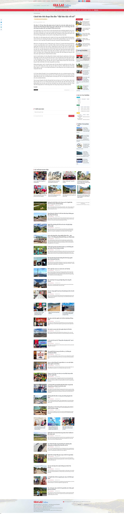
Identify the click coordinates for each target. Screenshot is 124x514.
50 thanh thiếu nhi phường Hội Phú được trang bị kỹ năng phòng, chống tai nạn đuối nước (60, 385)
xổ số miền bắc (79, 202)
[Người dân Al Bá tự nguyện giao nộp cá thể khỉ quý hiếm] (40, 480)
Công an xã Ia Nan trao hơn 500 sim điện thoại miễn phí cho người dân (60, 374)
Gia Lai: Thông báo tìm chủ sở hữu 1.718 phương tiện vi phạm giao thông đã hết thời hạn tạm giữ (83, 138)
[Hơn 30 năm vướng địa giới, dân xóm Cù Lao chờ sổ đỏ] (79, 35)
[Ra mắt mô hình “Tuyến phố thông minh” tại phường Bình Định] (40, 307)
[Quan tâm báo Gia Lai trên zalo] (81, 1)
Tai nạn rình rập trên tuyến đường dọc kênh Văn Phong (59, 466)
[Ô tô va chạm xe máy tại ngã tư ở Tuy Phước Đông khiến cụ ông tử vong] (68, 307)
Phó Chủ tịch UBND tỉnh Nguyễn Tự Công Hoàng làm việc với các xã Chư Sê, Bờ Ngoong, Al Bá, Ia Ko (83, 58)
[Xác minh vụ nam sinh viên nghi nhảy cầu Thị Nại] (40, 333)
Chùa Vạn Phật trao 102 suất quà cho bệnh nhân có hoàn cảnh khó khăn (39, 428)
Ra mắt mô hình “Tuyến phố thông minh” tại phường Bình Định (39, 313)
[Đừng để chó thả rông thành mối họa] (54, 307)
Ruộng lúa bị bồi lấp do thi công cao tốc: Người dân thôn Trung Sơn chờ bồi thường (60, 203)
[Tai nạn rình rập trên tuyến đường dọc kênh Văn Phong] (40, 469)
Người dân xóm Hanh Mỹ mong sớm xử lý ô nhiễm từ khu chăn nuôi (60, 433)
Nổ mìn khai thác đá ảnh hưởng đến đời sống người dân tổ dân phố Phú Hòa (60, 258)
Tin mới (86, 19)
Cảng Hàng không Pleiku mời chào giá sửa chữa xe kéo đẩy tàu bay (83, 130)
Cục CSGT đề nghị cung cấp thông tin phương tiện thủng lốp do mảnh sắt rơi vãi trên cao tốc (60, 444)
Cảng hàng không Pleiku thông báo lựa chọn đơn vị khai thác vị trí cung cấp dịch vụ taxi (83, 154)
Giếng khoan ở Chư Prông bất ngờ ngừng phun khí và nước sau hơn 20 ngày (60, 407)
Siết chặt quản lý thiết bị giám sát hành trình (69, 196)
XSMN (88, 202)
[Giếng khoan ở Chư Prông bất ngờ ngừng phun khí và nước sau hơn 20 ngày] (40, 410)
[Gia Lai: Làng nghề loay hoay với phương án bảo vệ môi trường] (40, 294)
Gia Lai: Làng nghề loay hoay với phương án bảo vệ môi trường (61, 291)
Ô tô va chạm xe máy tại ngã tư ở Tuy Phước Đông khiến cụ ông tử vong (68, 313)
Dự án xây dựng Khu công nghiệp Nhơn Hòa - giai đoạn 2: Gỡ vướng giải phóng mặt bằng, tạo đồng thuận (61, 236)
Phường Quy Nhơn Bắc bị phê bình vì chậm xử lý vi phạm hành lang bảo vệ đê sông (83, 24)
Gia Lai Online (41, 502)
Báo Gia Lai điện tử (62, 5)
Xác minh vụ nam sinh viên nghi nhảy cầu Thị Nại (60, 329)
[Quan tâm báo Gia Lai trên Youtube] (83, 1)
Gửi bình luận (71, 115)
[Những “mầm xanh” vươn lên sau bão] (79, 40)
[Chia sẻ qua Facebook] (1, 20)
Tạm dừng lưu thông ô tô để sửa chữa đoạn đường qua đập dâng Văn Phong (61, 214)
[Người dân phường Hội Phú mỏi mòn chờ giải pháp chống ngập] (40, 228)
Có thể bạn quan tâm (41, 169)
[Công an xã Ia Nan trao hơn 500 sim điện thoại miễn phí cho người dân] (40, 377)
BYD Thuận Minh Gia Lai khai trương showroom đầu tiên (83, 161)
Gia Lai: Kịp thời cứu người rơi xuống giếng (86, 29)
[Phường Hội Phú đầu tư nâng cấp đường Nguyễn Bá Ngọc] (40, 399)
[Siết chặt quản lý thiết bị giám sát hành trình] (69, 189)
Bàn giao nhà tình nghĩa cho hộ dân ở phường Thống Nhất (60, 319)
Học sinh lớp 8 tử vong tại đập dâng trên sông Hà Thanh (59, 280)
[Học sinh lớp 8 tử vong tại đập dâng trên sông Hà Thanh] (40, 283)
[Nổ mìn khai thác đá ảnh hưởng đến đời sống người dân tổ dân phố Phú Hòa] (40, 261)
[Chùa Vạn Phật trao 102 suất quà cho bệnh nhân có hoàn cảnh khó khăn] (40, 421)
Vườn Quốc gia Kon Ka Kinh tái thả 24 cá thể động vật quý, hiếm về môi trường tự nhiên (60, 247)
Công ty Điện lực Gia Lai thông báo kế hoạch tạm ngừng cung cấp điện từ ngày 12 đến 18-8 (53, 428)
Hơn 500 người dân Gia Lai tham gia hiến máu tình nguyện (40, 196)
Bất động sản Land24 (84, 202)
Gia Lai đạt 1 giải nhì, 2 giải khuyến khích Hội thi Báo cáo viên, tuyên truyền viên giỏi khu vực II (83, 80)
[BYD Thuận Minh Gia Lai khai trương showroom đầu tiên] (79, 161)
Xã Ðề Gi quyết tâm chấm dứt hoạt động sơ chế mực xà (86, 44)
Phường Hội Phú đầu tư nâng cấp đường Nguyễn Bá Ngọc (60, 396)
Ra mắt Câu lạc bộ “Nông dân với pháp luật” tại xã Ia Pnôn (60, 341)
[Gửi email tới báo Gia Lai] (84, 1)
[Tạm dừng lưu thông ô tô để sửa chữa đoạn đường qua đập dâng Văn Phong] (40, 217)
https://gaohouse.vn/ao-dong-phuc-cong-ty (83, 204)
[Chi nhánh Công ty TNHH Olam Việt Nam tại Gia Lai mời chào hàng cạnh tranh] (79, 145)
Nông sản (78, 97)
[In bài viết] (1, 29)
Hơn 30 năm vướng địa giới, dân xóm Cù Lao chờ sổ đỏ (86, 34)
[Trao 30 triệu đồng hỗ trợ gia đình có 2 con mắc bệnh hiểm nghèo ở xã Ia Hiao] (40, 366)
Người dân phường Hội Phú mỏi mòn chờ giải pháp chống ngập (60, 225)
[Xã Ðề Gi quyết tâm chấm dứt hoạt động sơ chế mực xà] (79, 45)
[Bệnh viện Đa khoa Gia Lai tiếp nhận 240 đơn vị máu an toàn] (68, 421)
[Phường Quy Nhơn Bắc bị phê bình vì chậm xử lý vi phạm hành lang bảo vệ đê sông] (79, 23)
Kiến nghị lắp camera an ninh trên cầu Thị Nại (59, 268)
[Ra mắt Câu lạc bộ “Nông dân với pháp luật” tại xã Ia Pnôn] (40, 344)
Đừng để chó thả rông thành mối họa (53, 313)
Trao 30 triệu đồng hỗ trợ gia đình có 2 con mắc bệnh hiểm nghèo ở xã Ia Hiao (60, 363)
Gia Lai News (96, 10)
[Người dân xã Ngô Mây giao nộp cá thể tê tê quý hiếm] (40, 458)
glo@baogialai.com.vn (39, 506)
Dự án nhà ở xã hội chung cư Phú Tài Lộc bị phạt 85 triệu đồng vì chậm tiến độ (83, 196)
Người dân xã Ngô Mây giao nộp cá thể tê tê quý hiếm (60, 454)
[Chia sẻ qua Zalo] (1, 22)
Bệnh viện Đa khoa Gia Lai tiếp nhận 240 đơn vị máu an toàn (68, 428)
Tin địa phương (82, 50)
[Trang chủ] (35, 10)
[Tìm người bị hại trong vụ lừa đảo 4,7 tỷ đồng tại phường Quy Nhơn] (40, 355)
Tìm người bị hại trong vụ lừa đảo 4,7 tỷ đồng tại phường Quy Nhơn (59, 352)
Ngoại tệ (78, 105)
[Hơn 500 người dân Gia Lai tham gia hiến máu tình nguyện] (40, 189)
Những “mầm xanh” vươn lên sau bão (86, 39)
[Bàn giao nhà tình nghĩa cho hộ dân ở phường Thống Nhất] (40, 321)
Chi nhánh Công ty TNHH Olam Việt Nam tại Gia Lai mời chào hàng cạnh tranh (83, 146)
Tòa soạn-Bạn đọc (37, 13)
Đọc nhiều (79, 19)
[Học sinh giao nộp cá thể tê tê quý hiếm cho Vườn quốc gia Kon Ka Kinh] (40, 491)
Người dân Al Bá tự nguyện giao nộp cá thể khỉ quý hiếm (86, 72)
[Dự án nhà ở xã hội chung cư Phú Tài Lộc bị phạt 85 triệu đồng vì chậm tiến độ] (83, 189)
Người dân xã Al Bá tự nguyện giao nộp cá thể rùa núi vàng (83, 88)
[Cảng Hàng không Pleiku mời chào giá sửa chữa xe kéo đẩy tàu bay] (79, 129)
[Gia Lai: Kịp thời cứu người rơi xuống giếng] (79, 30)
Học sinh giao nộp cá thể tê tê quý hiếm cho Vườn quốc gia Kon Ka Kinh (61, 488)
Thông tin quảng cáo (83, 124)
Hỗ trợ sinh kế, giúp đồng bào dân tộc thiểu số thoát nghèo (86, 66)
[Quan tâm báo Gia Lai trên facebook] (79, 1)
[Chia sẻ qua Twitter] (1, 25)
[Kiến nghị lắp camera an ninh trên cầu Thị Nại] (40, 272)
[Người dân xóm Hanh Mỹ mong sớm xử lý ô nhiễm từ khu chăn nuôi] (40, 436)
